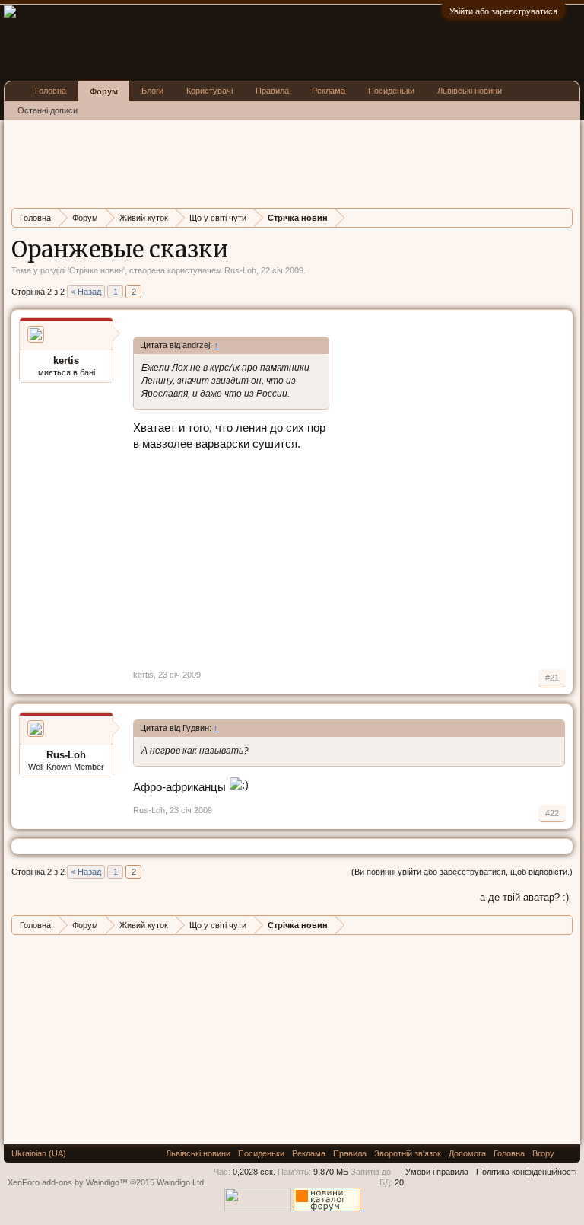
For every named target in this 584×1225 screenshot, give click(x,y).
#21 (552, 677)
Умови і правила (436, 1171)
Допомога (467, 1153)
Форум (104, 91)
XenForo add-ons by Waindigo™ (68, 1182)
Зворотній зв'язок (407, 1153)
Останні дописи (47, 110)
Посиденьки (391, 90)
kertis (66, 360)
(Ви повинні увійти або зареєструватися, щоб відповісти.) (462, 871)
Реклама (328, 90)
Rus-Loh (240, 270)
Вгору (543, 1153)
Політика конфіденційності (526, 1171)
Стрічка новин (96, 270)
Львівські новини (469, 90)
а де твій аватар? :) (524, 897)
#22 (552, 813)
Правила (272, 90)
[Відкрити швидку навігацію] (563, 217)
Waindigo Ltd (180, 1182)
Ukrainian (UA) (38, 1153)
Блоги (152, 90)
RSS (567, 1153)
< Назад (86, 291)
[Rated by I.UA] (257, 1208)
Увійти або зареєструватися (503, 11)
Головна (50, 90)
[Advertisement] (288, 162)
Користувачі (209, 90)
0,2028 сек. (254, 1171)
